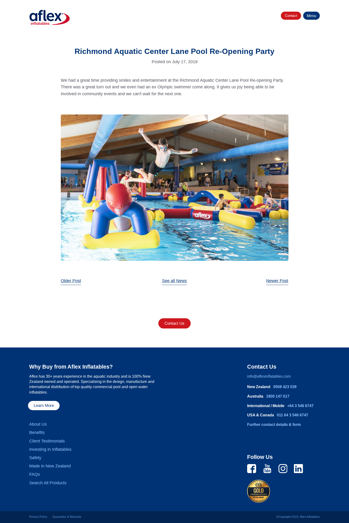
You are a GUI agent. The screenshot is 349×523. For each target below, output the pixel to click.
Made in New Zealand (50, 466)
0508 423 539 (285, 387)
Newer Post (277, 280)
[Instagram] (283, 468)
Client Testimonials (47, 441)
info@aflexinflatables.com (269, 376)
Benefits (37, 432)
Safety (35, 457)
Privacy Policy (38, 516)
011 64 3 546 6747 (292, 415)
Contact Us (174, 323)
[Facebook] (251, 468)
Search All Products (47, 482)
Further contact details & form (274, 425)
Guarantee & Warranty (66, 516)
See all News (174, 280)
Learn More (44, 405)
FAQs (34, 474)
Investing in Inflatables (50, 449)
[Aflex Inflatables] (49, 17)
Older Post (71, 280)
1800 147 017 (277, 396)
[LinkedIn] (298, 468)
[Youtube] (267, 468)
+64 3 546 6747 (300, 406)
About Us (38, 424)
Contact (291, 16)
